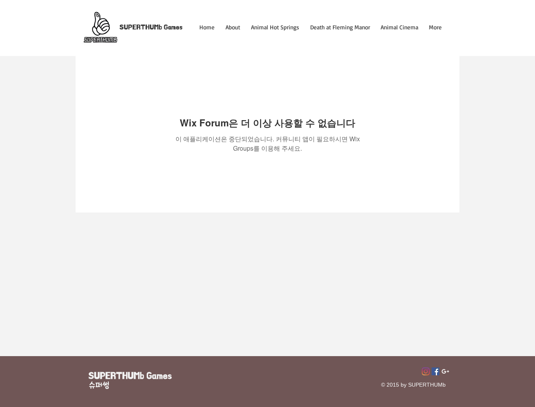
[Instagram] (426, 371)
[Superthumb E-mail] (445, 371)
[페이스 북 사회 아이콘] (435, 371)
